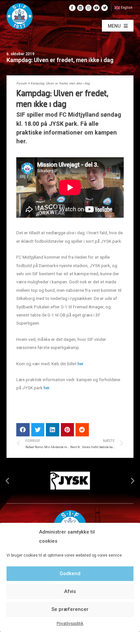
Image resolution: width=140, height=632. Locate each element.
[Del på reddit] (82, 429)
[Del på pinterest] (67, 429)
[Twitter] (104, 8)
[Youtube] (96, 8)
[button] (117, 26)
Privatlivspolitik (70, 623)
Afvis (70, 591)
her (80, 363)
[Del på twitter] (38, 429)
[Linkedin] (80, 8)
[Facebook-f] (72, 8)
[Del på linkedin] (52, 429)
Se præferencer (70, 609)
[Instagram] (88, 8)
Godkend (70, 573)
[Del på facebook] (23, 429)
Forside (21, 83)
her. (47, 387)
